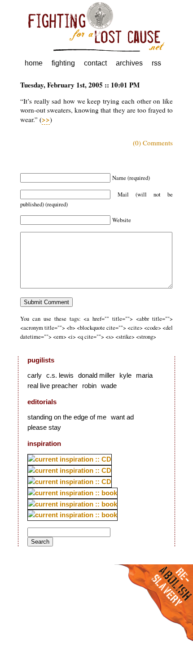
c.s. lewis (60, 375)
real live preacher (52, 385)
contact (95, 63)
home (34, 63)
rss (156, 63)
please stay (44, 427)
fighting (63, 63)
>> (46, 119)
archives (129, 63)
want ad (122, 417)
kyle (125, 375)
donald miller (96, 375)
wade (109, 385)
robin (89, 385)
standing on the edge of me (66, 417)
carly (34, 375)
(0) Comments (153, 142)
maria (144, 375)
